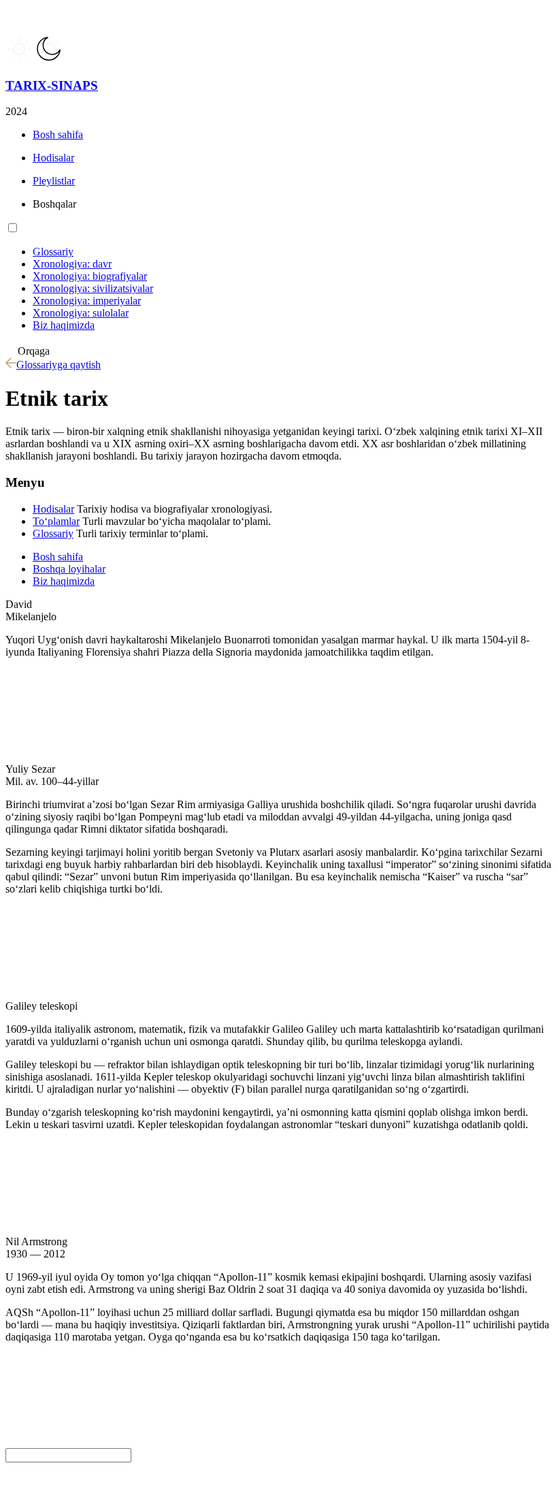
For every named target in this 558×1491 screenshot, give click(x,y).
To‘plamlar (56, 521)
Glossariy (53, 533)
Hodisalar (53, 509)
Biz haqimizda (64, 581)
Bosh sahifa (58, 556)
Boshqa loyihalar (69, 569)
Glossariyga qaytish (58, 364)
